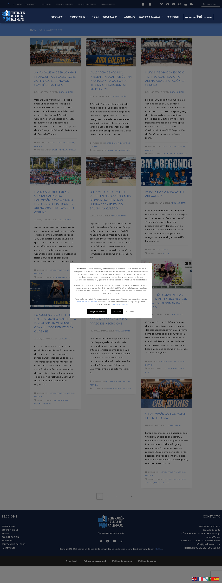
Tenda (95, 17)
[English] (194, 578)
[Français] (200, 578)
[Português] (211, 578)
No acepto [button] (117, 312)
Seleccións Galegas (149, 17)
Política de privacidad (87, 301)
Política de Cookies (119, 304)
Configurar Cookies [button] (97, 312)
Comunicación (109, 17)
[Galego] (206, 578)
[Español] (217, 578)
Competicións (77, 17)
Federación (57, 17)
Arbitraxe (129, 17)
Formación (173, 17)
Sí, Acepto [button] (130, 312)
